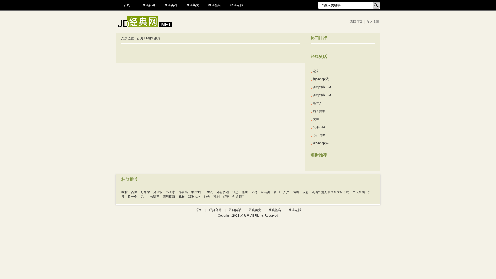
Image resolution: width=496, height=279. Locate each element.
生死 (210, 192)
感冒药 (183, 192)
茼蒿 (296, 192)
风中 (144, 196)
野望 (226, 196)
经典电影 (236, 5)
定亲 (315, 71)
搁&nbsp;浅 (320, 79)
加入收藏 (373, 22)
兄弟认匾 (318, 127)
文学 (315, 119)
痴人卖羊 (318, 111)
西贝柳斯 (169, 196)
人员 (286, 192)
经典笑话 (171, 5)
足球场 (157, 192)
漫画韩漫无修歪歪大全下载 (330, 192)
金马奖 (265, 192)
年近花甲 (239, 196)
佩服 (245, 192)
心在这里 (318, 135)
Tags (149, 38)
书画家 (170, 192)
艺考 (254, 192)
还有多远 (222, 192)
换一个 (132, 196)
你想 (235, 192)
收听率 (154, 196)
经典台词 (149, 5)
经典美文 (193, 5)
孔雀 (182, 196)
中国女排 (197, 192)
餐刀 (277, 192)
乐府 (305, 192)
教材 (124, 192)
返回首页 (356, 22)
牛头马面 (358, 192)
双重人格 (194, 196)
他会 (207, 196)
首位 (134, 192)
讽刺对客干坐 (321, 87)
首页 (127, 5)
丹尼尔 (145, 192)
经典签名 (214, 5)
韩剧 (216, 196)
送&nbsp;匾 (320, 143)
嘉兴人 (316, 103)
